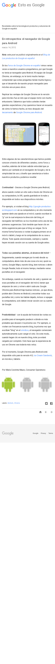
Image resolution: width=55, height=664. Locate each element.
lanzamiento (7, 112)
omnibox (25, 330)
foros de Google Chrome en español (24, 65)
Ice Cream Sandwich (43, 355)
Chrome (17, 403)
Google (36, 433)
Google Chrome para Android (29, 112)
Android (10, 403)
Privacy (43, 433)
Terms (50, 433)
